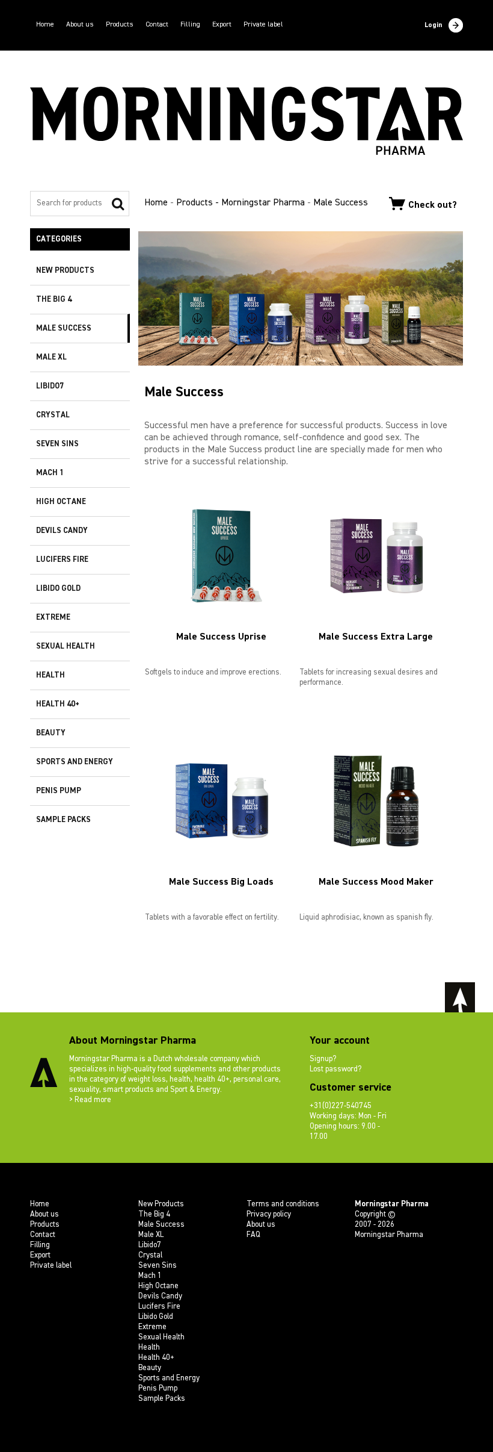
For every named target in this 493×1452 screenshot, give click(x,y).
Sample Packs (63, 820)
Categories (59, 239)
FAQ (253, 1235)
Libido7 (50, 386)
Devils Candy (62, 531)
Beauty (51, 733)
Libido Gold (58, 589)
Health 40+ (57, 704)
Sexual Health (65, 646)
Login (433, 25)
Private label (263, 24)
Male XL (51, 357)
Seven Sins (57, 444)
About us (80, 24)
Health (50, 675)
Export (221, 24)
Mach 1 (50, 473)
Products (119, 24)
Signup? (323, 1059)
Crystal (53, 415)
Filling (190, 24)
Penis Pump (58, 791)
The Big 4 (54, 300)
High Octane (61, 502)
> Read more (90, 1100)
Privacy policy (268, 1214)
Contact (156, 24)
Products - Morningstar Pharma (240, 203)
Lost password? (335, 1069)
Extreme (53, 618)
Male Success (63, 328)
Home (45, 24)
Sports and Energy (74, 762)
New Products (65, 271)
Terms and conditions (282, 1204)
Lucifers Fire (62, 560)
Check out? (432, 205)
